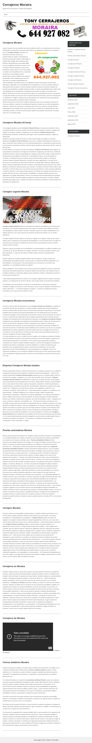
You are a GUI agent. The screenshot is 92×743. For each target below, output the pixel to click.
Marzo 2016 (71, 112)
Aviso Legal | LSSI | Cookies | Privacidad (46, 740)
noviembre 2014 (73, 116)
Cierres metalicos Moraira (16, 662)
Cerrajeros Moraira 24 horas (17, 122)
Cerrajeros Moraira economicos (19, 300)
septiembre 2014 (73, 120)
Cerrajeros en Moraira (14, 566)
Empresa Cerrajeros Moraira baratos (21, 365)
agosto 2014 (71, 124)
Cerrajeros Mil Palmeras (41, 149)
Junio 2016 (71, 108)
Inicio (5, 14)
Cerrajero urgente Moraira (16, 191)
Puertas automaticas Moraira (17, 430)
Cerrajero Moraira (11, 508)
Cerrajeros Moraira (17, 4)
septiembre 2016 (73, 104)
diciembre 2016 (72, 100)
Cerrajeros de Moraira (14, 618)
